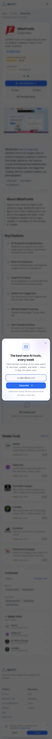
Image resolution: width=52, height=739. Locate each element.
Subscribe (24, 385)
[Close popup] (45, 343)
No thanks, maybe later (26, 395)
